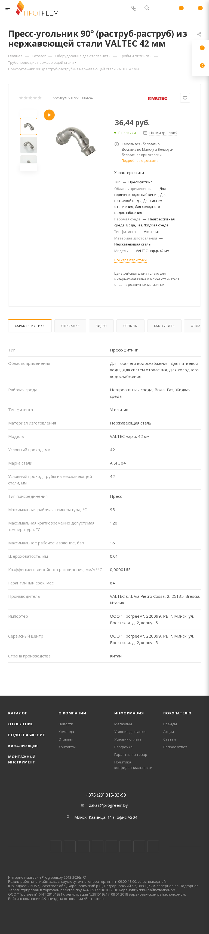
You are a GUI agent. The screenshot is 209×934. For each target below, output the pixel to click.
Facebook (70, 846)
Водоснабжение (26, 734)
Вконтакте (56, 846)
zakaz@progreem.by (108, 805)
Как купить (164, 326)
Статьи (169, 739)
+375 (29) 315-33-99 (106, 795)
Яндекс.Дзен (153, 846)
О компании (72, 713)
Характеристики (30, 326)
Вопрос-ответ (175, 746)
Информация (129, 713)
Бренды (170, 723)
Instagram (84, 846)
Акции (168, 731)
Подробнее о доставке (140, 160)
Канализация (23, 745)
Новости (66, 723)
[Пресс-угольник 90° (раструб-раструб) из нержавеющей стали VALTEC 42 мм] (74, 140)
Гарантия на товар (130, 754)
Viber (139, 846)
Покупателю (177, 713)
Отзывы (130, 326)
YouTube (111, 846)
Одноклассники (125, 846)
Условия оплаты (128, 739)
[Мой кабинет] (159, 8)
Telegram (97, 846)
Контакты (67, 746)
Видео (101, 326)
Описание (70, 326)
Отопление (20, 723)
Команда (66, 731)
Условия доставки (130, 731)
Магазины (123, 723)
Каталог (17, 713)
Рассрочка (123, 746)
